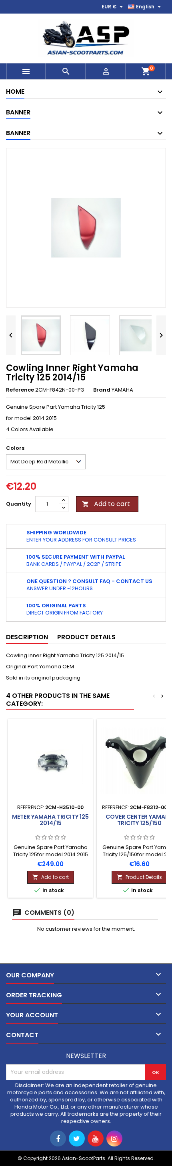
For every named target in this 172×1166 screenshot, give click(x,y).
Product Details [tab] (86, 637)
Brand (101, 390)
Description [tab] (27, 637)
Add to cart (106, 503)
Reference (20, 390)
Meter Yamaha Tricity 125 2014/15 (50, 820)
